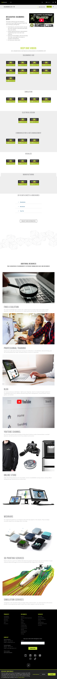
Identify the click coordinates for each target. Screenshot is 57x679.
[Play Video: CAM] (22, 182)
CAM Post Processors (42, 619)
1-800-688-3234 (10, 640)
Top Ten (22, 211)
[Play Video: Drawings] (10, 78)
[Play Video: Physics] (10, 161)
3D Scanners (6, 620)
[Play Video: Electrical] (22, 119)
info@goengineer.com (11, 642)
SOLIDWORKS (6, 616)
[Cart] (55, 2)
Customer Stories (24, 628)
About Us (22, 616)
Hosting (39, 620)
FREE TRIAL (49, 6)
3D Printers (6, 619)
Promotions (6, 623)
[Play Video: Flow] (34, 99)
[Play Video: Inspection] (34, 182)
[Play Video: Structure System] (22, 62)
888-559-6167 (42, 7)
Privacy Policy (21, 677)
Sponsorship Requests (8, 652)
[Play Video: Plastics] (46, 99)
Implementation (41, 622)
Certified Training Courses (9, 314)
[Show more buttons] (14, 65)
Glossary (22, 629)
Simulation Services (7, 565)
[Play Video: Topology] (22, 99)
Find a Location (7, 651)
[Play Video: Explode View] (34, 70)
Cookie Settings (36, 674)
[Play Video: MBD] (22, 140)
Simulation (40, 625)
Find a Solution (6, 272)
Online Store (5, 441)
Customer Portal (24, 626)
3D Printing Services (7, 524)
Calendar (22, 620)
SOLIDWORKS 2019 (8, 6)
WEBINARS (5, 482)
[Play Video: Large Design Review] (46, 70)
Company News (24, 625)
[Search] (42, 2)
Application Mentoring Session (26, 617)
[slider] (10, 65)
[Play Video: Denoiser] (34, 161)
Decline (43, 674)
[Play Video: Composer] (10, 140)
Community (23, 623)
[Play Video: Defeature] (22, 70)
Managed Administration (42, 623)
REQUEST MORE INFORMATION (28, 221)
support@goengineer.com (11, 648)
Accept (51, 674)
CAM (5, 622)
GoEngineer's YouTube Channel (10, 397)
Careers (22, 622)
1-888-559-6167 (10, 646)
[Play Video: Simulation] (10, 99)
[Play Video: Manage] (34, 140)
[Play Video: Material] (22, 161)
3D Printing (40, 616)
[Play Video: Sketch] (46, 62)
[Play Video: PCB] (34, 119)
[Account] (53, 2)
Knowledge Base (24, 630)
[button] (48, 2)
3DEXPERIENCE (6, 617)
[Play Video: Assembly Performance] (10, 70)
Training (22, 633)
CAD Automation (41, 617)
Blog (4, 355)
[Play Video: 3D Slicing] (34, 62)
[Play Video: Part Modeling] (10, 62)
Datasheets (22, 202)
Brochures (22, 206)
